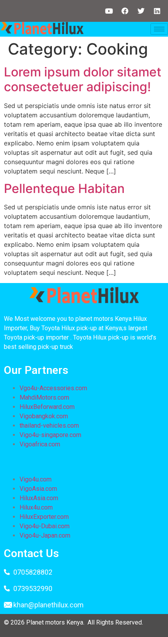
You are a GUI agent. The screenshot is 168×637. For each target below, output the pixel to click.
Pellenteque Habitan (64, 188)
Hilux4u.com (36, 507)
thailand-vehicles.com (50, 425)
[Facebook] (125, 11)
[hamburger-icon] (159, 29)
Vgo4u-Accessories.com (53, 388)
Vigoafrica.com (40, 444)
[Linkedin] (157, 11)
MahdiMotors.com (44, 397)
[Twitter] (141, 11)
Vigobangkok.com (44, 416)
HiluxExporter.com (44, 516)
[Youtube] (109, 11)
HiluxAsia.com (39, 498)
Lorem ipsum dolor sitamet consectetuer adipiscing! (82, 79)
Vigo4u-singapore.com (50, 435)
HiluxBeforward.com (47, 407)
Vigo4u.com (36, 479)
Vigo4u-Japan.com (45, 535)
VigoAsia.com (38, 488)
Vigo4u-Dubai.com (45, 526)
